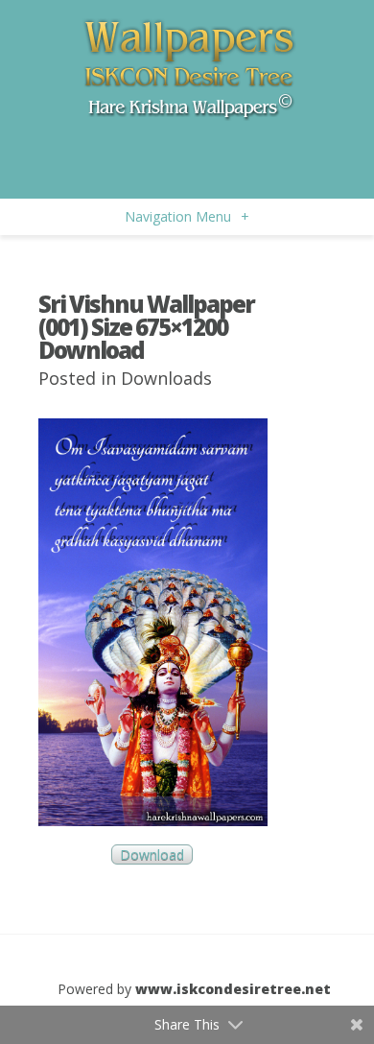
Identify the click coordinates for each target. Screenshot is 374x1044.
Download (152, 854)
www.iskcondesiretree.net (233, 989)
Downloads (166, 378)
